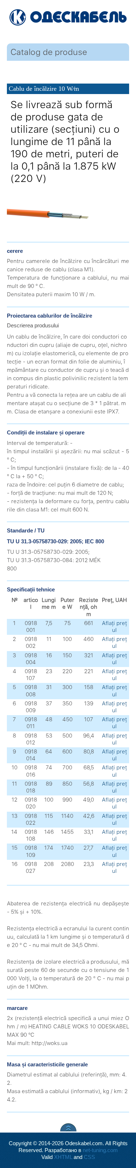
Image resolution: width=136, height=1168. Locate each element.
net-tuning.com (100, 1150)
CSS (89, 1157)
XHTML (63, 1157)
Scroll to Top (68, 1127)
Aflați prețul (114, 626)
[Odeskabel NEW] (68, 18)
